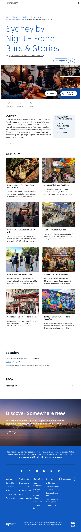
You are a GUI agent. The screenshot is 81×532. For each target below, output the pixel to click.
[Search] (73, 3)
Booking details (61, 61)
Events (21, 494)
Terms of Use (11, 498)
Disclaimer (10, 487)
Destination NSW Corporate (52, 488)
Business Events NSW (52, 494)
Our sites (50, 479)
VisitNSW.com (51, 483)
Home (8, 17)
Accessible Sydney (36, 491)
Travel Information (37, 484)
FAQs (31, 106)
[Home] (12, 3)
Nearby (20, 106)
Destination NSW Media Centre (52, 501)
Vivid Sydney (51, 505)
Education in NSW (37, 507)
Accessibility (11, 386)
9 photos (52, 93)
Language (67, 479)
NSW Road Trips (25, 490)
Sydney (9, 479)
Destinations (24, 483)
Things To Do (24, 487)
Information (38, 479)
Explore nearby (70, 93)
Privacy (8, 490)
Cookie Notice (11, 494)
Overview (9, 106)
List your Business (36, 497)
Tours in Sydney (36, 17)
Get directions (12, 362)
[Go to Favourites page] (78, 3)
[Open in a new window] (22, 170)
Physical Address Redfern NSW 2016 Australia (26, 56)
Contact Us (10, 483)
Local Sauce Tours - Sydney (15, 19)
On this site (24, 479)
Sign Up (11, 431)
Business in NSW (39, 502)
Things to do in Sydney (20, 17)
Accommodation (25, 498)
